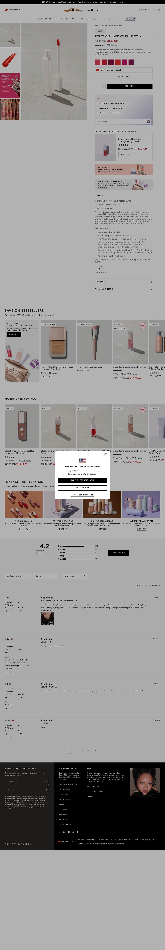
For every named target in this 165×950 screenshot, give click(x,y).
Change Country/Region (82, 495)
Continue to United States (82, 480)
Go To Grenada (82, 488)
